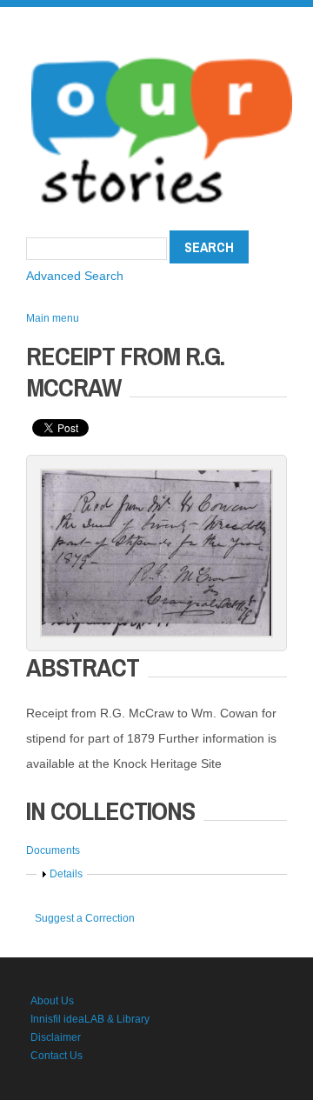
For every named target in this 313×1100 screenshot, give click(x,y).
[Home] (161, 52)
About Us (52, 1001)
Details (66, 874)
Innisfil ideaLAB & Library (90, 1019)
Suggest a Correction (85, 918)
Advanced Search (74, 276)
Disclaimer (55, 1037)
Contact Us (56, 1056)
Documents (53, 850)
